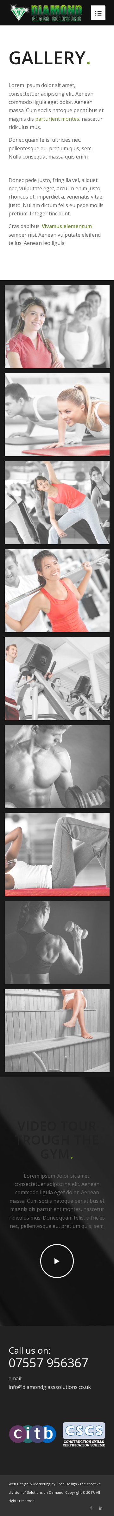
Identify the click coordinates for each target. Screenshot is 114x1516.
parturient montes (57, 118)
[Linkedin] (100, 1508)
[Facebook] (91, 1508)
